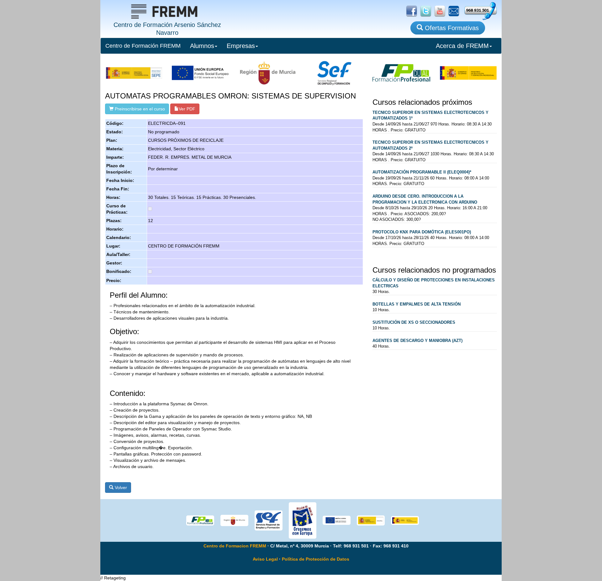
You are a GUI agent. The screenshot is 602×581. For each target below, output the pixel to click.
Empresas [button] (241, 45)
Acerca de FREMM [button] (462, 45)
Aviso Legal (265, 559)
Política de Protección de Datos (315, 559)
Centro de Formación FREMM (143, 46)
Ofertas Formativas (451, 27)
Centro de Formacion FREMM (234, 545)
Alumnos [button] (202, 45)
